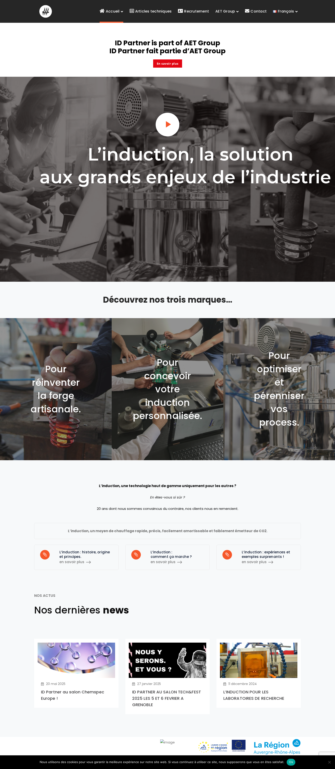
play (167, 124)
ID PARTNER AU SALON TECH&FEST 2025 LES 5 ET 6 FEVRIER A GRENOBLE (166, 698)
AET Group (202, 43)
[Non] (329, 762)
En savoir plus (167, 63)
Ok (291, 762)
